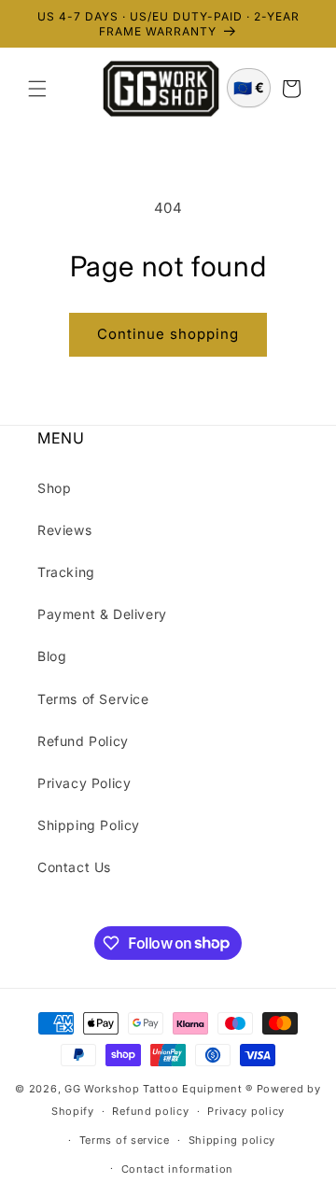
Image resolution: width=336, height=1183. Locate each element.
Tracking (66, 572)
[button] (37, 88)
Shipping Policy (88, 825)
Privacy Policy (84, 783)
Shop (54, 488)
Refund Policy (83, 741)
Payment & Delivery (102, 614)
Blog (51, 656)
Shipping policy (232, 1140)
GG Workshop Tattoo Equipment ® (158, 1088)
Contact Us (74, 867)
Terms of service (124, 1140)
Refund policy (150, 1111)
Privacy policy (246, 1111)
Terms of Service (93, 699)
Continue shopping (168, 334)
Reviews (64, 530)
